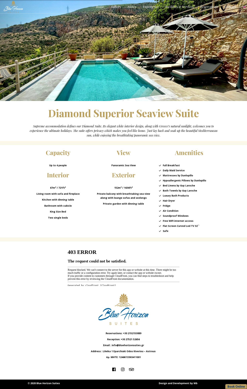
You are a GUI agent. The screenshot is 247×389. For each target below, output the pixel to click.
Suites (132, 7)
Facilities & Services (180, 7)
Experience (151, 7)
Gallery (116, 7)
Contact (230, 7)
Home (100, 7)
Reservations (209, 7)
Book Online (236, 386)
